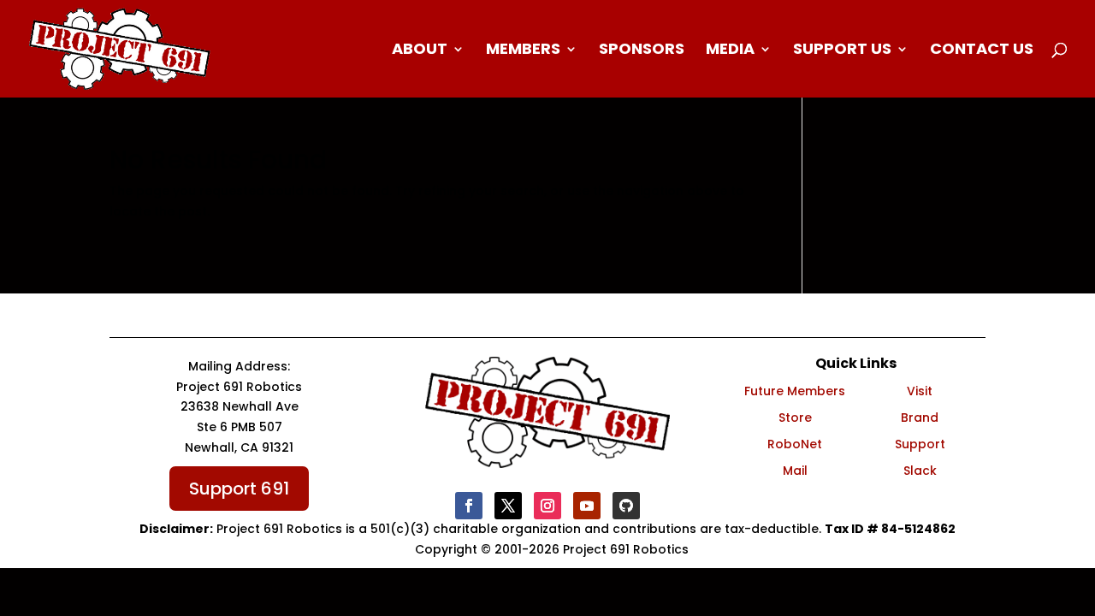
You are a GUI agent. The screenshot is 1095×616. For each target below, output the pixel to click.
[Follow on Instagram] (547, 505)
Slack (920, 470)
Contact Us (981, 51)
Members (523, 51)
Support (920, 444)
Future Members (794, 391)
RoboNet (794, 444)
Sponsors (641, 51)
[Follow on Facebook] (468, 505)
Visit (919, 391)
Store (795, 417)
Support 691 (239, 488)
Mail (795, 470)
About (419, 51)
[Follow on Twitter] (508, 505)
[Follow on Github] (626, 505)
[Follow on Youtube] (587, 505)
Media (730, 51)
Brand (919, 417)
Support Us (842, 51)
